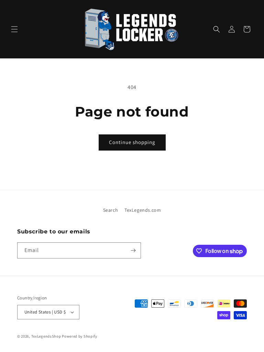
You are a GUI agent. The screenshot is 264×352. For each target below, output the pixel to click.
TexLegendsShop (46, 336)
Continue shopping (132, 142)
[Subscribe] (133, 250)
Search (110, 210)
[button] (14, 29)
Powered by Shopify (79, 336)
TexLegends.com (142, 210)
